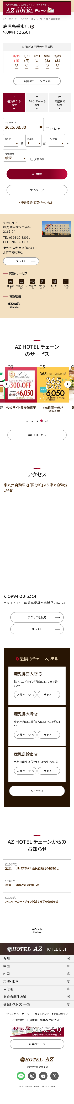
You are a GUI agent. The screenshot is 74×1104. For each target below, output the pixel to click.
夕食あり (39, 159)
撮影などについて (50, 1020)
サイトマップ (42, 1014)
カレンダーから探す (37, 103)
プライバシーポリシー (19, 1014)
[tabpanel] (26, 387)
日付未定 (55, 128)
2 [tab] (32, 420)
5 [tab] (46, 420)
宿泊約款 (18, 1020)
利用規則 (32, 1020)
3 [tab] (36, 420)
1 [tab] (27, 420)
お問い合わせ (60, 1014)
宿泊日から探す (14, 103)
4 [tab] (41, 420)
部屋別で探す (60, 103)
